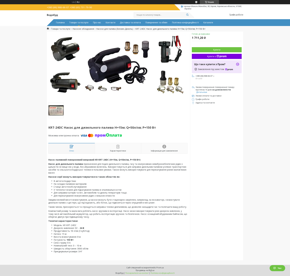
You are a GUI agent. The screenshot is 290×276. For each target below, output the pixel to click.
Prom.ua (160, 267)
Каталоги (208, 22)
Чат (280, 268)
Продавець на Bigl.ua (145, 270)
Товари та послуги (78, 22)
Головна (60, 22)
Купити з (211, 56)
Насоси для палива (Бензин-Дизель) (114, 29)
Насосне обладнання (83, 29)
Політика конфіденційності (163, 273)
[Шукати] (187, 15)
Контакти (110, 22)
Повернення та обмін (156, 22)
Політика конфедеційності (185, 22)
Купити (216, 49)
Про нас (97, 22)
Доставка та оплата (130, 22)
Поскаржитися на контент (137, 273)
